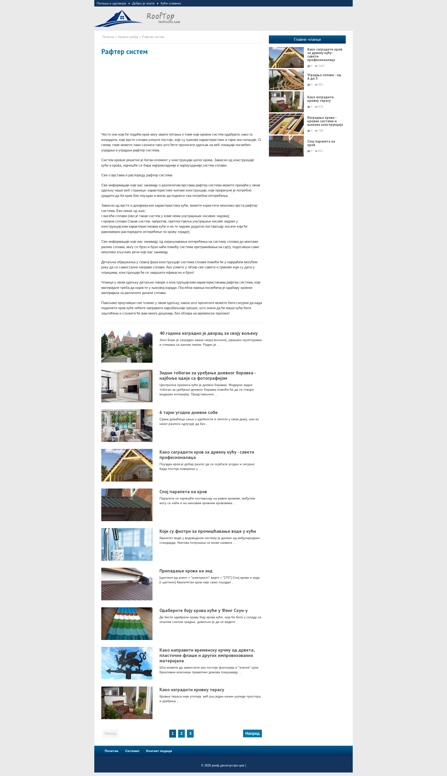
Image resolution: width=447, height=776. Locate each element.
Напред (252, 733)
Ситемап (132, 751)
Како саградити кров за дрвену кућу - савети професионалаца (206, 454)
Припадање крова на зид (186, 571)
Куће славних (171, 3)
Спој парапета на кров (183, 492)
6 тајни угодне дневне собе (188, 412)
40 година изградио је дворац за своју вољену (208, 333)
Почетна (111, 751)
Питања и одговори (111, 3)
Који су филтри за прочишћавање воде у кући (207, 531)
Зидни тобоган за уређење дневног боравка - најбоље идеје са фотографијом (207, 375)
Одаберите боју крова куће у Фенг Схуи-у (203, 610)
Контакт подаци (159, 751)
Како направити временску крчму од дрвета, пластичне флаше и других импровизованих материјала (206, 655)
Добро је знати (143, 3)
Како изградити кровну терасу (191, 690)
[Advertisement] (181, 94)
